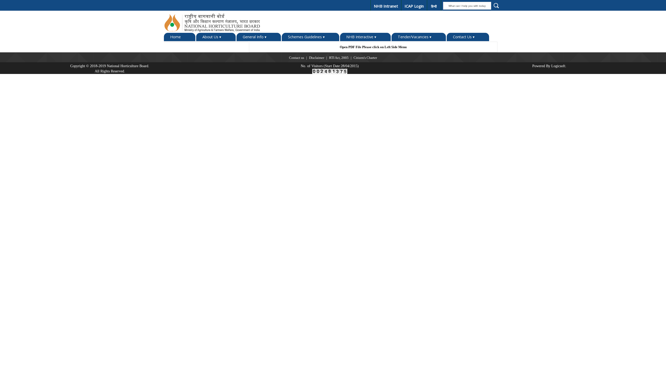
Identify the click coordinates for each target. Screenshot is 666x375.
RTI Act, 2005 (339, 58)
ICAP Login (414, 6)
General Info (254, 36)
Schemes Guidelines (306, 36)
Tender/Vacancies (414, 36)
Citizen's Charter (365, 58)
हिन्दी (434, 6)
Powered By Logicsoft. (549, 66)
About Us (211, 36)
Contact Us (464, 36)
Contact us (296, 58)
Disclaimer (316, 58)
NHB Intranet (386, 6)
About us (532, 17)
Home (175, 36)
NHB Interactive (361, 36)
